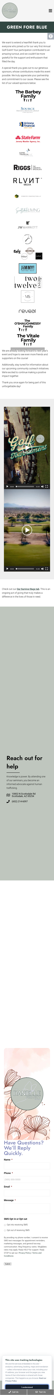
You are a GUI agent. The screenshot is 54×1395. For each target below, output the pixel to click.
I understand (27, 1387)
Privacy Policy (25, 1253)
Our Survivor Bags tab (28, 589)
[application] (27, 530)
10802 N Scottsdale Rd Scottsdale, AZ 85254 (24, 795)
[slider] (25, 568)
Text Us (42, 1392)
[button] (27, 530)
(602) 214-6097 (20, 801)
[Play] (7, 568)
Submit (7, 1264)
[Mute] (42, 568)
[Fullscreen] (46, 568)
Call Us (14, 1392)
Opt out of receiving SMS (18, 1230)
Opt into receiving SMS (17, 1224)
